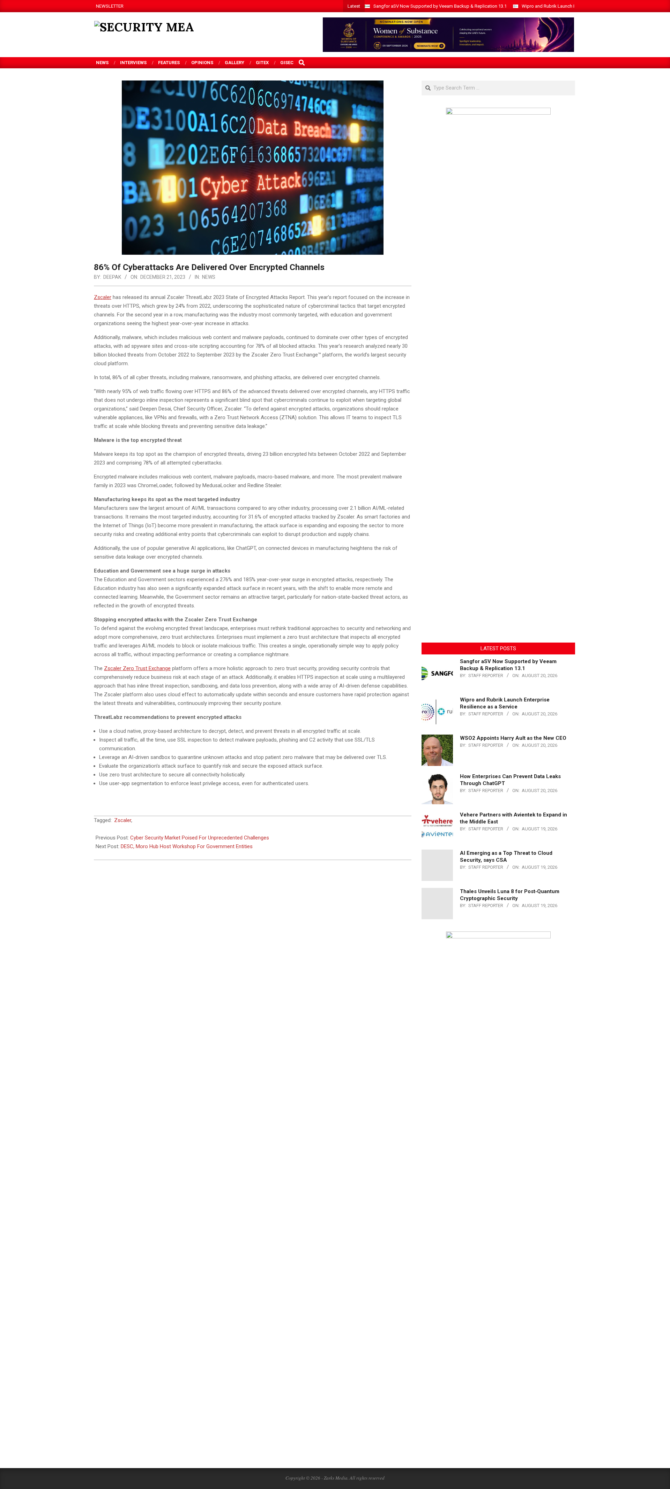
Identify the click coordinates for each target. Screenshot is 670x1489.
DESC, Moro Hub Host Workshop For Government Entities (187, 846)
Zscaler (122, 820)
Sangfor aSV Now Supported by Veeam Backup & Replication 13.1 (440, 6)
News (208, 277)
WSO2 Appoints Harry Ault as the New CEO (513, 738)
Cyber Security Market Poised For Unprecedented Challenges (199, 838)
